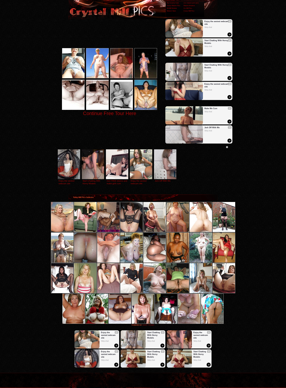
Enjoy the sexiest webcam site (216, 22)
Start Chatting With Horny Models (216, 41)
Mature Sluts (171, 11)
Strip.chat (208, 27)
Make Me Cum (210, 108)
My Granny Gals (173, 3)
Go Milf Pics (188, 8)
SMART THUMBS (148, 325)
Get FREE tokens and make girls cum (117, 182)
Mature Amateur (189, 5)
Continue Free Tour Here (109, 113)
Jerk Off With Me (212, 127)
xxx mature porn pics (191, 3)
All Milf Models (172, 8)
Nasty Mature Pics (173, 5)
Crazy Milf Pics (189, 11)
